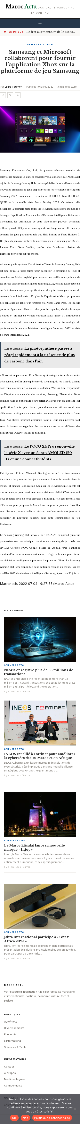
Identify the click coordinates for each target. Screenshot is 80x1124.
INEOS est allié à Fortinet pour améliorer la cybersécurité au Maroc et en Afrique (39, 756)
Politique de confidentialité (52, 1117)
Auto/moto (10, 1021)
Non (25, 1117)
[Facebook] (3, 95)
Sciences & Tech (40, 44)
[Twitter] (10, 95)
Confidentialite (13, 1085)
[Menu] (40, 23)
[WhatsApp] (18, 95)
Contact (9, 1066)
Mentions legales (14, 1079)
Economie (10, 1034)
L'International (13, 1040)
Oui (14, 1117)
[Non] (75, 1109)
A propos (10, 1073)
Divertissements (14, 1028)
